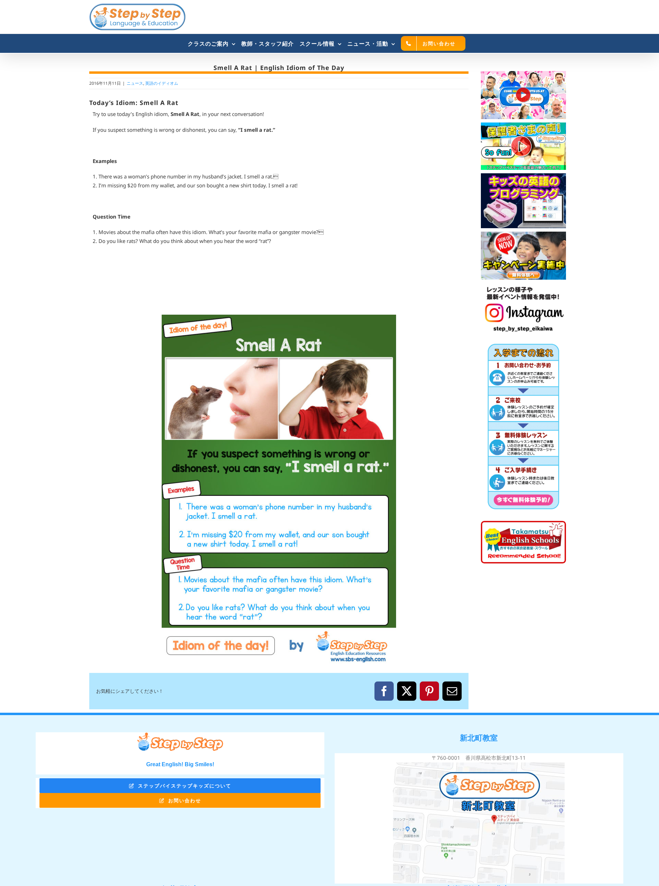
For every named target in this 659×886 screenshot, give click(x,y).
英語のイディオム (161, 83)
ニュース (135, 83)
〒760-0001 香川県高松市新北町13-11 (479, 757)
